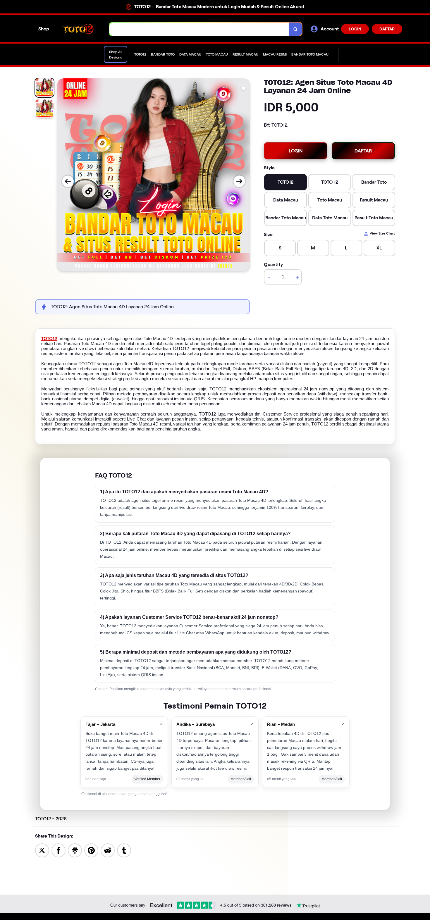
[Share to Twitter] (42, 849)
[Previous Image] (67, 181)
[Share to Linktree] (75, 849)
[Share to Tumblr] (124, 849)
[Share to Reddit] (108, 849)
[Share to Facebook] (58, 849)
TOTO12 (49, 338)
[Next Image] (239, 181)
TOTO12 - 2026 (51, 818)
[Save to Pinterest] (91, 849)
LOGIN (355, 29)
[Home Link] (79, 29)
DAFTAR (387, 29)
